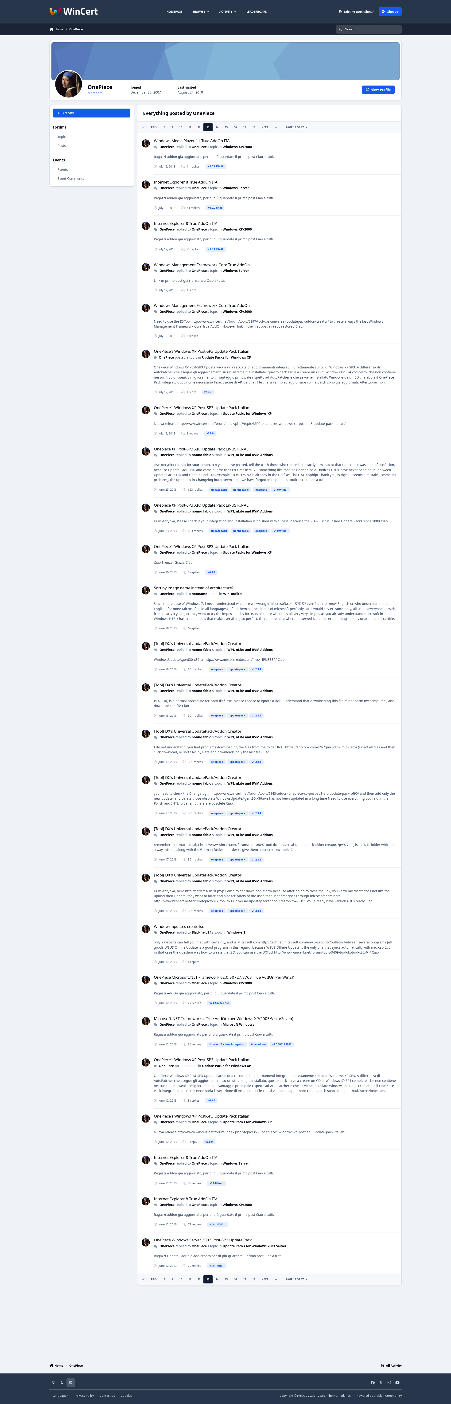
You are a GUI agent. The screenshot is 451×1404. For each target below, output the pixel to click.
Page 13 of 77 (295, 127)
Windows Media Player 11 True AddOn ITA (192, 140)
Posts (62, 145)
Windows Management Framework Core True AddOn (202, 264)
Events (63, 169)
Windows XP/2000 (237, 147)
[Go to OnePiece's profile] (146, 143)
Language (59, 1396)
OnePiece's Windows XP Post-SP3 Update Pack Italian (201, 351)
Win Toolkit (232, 593)
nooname (199, 593)
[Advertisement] (225, 1323)
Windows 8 (236, 932)
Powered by (379, 1396)
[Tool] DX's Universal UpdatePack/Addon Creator (197, 643)
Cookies (126, 1396)
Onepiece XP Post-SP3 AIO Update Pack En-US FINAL (201, 449)
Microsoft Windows (238, 1024)
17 (244, 127)
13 (207, 127)
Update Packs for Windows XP (226, 357)
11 (189, 127)
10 (180, 127)
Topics (62, 136)
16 (235, 127)
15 (226, 127)
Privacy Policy (84, 1396)
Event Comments (71, 178)
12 (199, 127)
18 (253, 127)
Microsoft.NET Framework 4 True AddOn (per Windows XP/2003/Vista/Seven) (223, 1018)
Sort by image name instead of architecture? (193, 588)
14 (217, 127)
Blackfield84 (201, 932)
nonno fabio (201, 455)
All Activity (66, 113)
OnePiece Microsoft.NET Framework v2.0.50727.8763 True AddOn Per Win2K (224, 977)
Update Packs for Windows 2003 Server (254, 1246)
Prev (154, 127)
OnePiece (167, 147)
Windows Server (236, 188)
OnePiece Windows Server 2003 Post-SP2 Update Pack (203, 1240)
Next (264, 127)
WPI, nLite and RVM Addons (250, 455)
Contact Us (107, 1396)
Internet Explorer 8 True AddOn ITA (186, 182)
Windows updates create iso (179, 926)
